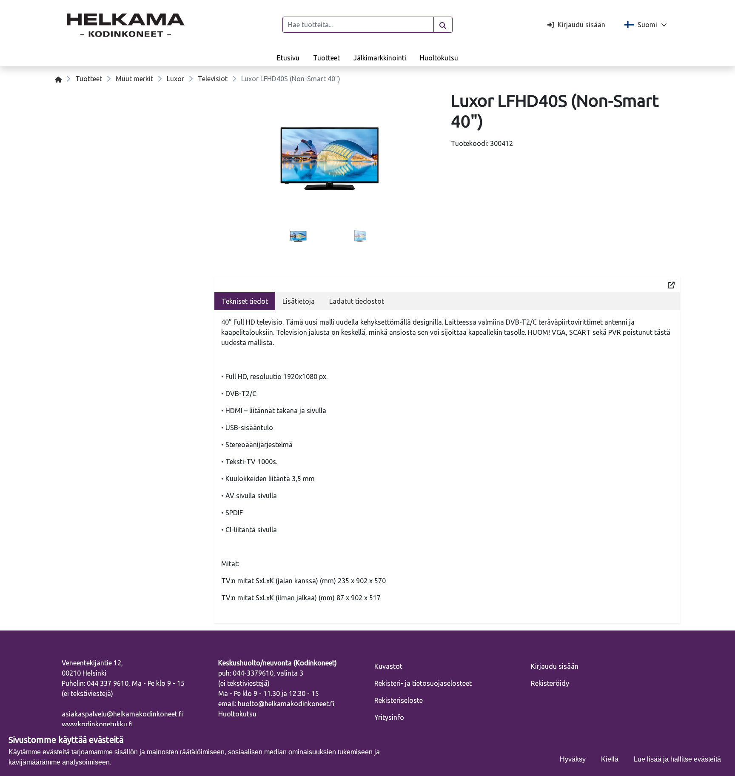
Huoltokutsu (439, 58)
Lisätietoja (298, 301)
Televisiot (213, 79)
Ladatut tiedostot (356, 301)
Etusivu (288, 58)
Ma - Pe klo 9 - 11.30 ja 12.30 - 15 (268, 693)
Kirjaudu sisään (554, 666)
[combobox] (358, 25)
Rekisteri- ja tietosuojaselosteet (423, 683)
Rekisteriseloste (398, 700)
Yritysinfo (389, 717)
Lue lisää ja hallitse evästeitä (677, 759)
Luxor (175, 79)
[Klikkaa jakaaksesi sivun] (671, 284)
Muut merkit (134, 79)
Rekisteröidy (550, 683)
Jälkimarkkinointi (379, 58)
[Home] (58, 79)
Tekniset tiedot (245, 301)
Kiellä (609, 759)
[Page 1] (298, 237)
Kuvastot (388, 666)
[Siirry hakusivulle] (443, 25)
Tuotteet (326, 58)
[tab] (298, 237)
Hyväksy (573, 759)
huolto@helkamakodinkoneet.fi (286, 704)
